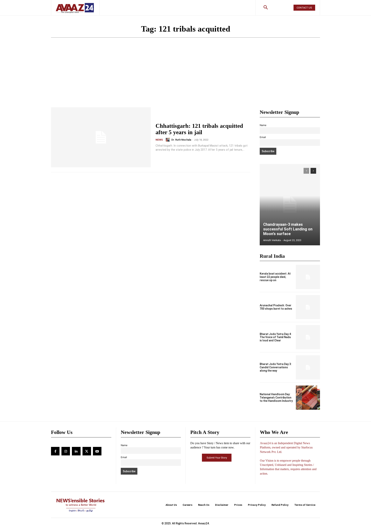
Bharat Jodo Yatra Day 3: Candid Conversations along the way (276, 367)
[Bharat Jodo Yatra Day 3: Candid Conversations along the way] (308, 367)
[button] (265, 7)
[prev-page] (306, 171)
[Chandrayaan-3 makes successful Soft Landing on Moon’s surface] (290, 204)
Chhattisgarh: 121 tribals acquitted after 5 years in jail (199, 129)
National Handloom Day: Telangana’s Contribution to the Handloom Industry (276, 397)
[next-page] (313, 171)
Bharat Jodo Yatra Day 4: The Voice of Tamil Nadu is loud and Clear (276, 337)
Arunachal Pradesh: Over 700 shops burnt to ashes (276, 307)
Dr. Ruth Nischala (181, 139)
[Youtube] (97, 451)
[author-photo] (168, 140)
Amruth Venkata (272, 240)
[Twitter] (87, 451)
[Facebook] (55, 451)
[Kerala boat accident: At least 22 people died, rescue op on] (308, 277)
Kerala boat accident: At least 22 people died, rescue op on (275, 277)
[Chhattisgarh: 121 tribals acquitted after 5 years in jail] (101, 137)
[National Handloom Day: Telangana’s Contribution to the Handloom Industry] (308, 398)
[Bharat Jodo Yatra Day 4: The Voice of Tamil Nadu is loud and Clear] (308, 337)
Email (263, 137)
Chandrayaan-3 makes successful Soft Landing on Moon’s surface (287, 229)
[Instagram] (65, 451)
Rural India (272, 256)
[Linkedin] (76, 451)
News (159, 139)
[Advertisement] (185, 78)
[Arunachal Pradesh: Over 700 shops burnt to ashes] (308, 307)
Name (263, 125)
